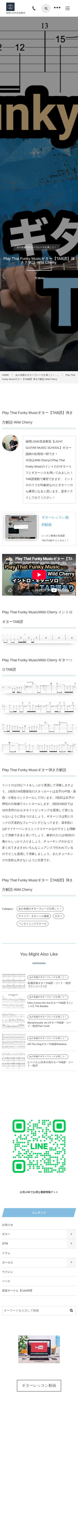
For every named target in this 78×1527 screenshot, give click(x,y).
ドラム (6, 1253)
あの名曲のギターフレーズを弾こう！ (40, 908)
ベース (6, 1281)
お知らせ (7, 1224)
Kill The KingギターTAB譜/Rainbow (47, 1044)
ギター (58, 916)
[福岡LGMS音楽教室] (10, 7)
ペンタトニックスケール (33, 923)
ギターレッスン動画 (39, 1385)
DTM (5, 1243)
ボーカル (7, 1262)
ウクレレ (7, 1271)
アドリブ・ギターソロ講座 (34, 916)
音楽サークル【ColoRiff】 (17, 1290)
